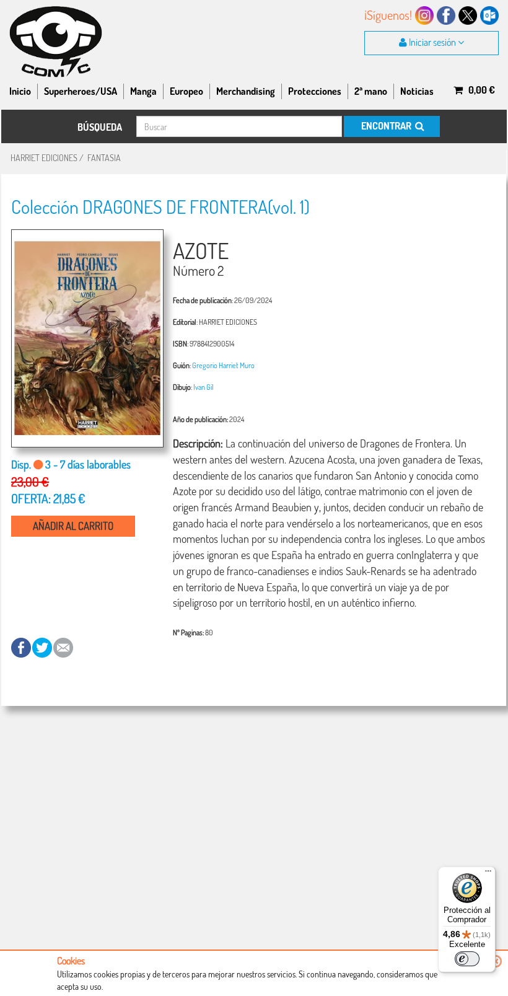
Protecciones (314, 91)
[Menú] (488, 873)
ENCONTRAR (387, 126)
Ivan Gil (203, 387)
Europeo (186, 91)
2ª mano (370, 91)
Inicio (20, 91)
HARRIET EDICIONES (44, 157)
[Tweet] (42, 646)
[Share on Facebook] (21, 646)
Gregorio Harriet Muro (223, 365)
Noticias (417, 91)
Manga (143, 91)
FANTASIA (104, 157)
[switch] (467, 958)
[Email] (63, 646)
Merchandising (245, 91)
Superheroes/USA (80, 91)
